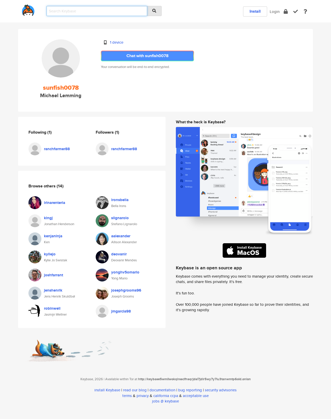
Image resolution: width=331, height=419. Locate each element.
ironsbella (120, 200)
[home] (28, 9)
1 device (116, 42)
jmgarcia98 (121, 311)
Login (275, 11)
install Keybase (107, 390)
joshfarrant (53, 275)
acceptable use (196, 395)
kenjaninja (53, 236)
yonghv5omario (125, 272)
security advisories (221, 390)
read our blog (135, 390)
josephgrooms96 (126, 290)
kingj (48, 218)
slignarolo (120, 218)
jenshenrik (53, 290)
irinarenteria (54, 202)
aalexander (120, 236)
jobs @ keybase (165, 401)
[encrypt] (286, 11)
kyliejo (50, 254)
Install (255, 11)
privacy (143, 395)
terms (127, 395)
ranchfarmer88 (57, 149)
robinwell (52, 308)
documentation (162, 390)
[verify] (295, 11)
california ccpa (165, 395)
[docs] (305, 11)
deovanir (119, 254)
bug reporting (190, 390)
